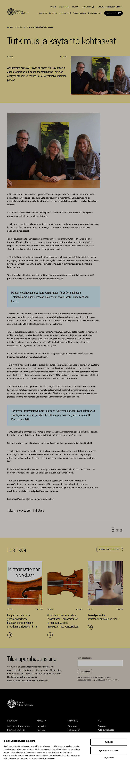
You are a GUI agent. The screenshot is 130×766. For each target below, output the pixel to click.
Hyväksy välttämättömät (108, 750)
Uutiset (20, 27)
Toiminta (41, 730)
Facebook (72, 726)
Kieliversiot (87, 7)
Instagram (72, 730)
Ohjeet (53, 7)
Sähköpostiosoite (85, 657)
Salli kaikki (109, 742)
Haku (74, 7)
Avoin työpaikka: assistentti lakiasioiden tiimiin (103, 617)
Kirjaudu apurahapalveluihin (109, 7)
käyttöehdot (100, 680)
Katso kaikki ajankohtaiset (109, 549)
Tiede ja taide (111, 13)
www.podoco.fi (44, 499)
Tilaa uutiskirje (85, 671)
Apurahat (41, 726)
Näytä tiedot (108, 758)
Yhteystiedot (64, 7)
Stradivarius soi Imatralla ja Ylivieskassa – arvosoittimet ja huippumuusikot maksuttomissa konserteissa (63, 620)
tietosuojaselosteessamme (20, 680)
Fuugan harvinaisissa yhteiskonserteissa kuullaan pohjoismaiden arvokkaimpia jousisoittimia (22, 620)
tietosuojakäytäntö (84, 680)
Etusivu (10, 27)
